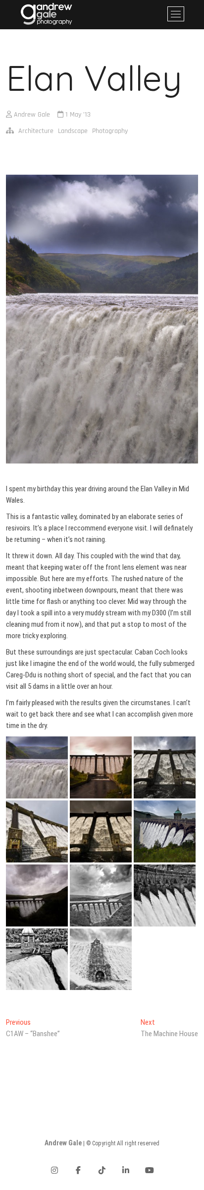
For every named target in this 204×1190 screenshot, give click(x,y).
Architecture (35, 131)
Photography (110, 131)
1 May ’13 (77, 114)
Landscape (73, 131)
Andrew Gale (31, 114)
